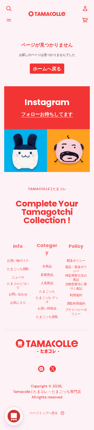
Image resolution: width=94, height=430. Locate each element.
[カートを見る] (85, 20)
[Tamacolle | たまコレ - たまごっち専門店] (46, 14)
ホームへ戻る (47, 68)
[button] (85, 20)
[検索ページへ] (9, 8)
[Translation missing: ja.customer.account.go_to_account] (85, 8)
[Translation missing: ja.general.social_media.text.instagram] (41, 369)
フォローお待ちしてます (47, 114)
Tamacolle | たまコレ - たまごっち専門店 (47, 391)
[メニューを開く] (9, 20)
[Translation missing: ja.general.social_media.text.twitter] (52, 369)
